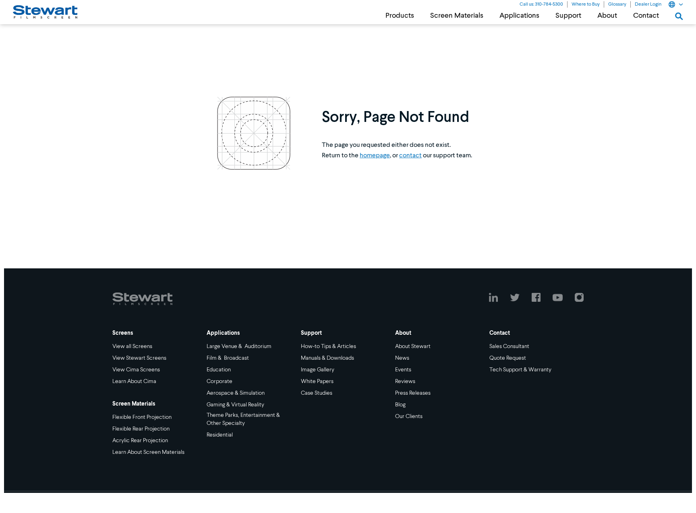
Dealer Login (648, 4)
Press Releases (413, 393)
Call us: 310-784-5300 (541, 4)
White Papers (317, 381)
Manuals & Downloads (327, 358)
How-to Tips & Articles (328, 346)
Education (219, 370)
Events (403, 370)
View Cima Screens (136, 370)
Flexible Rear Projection (141, 429)
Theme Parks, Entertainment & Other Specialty (244, 419)
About (607, 15)
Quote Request (507, 358)
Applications (519, 15)
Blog (400, 405)
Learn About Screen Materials (148, 452)
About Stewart (413, 346)
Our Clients (409, 416)
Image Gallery (317, 370)
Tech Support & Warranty (520, 370)
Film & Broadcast (228, 358)
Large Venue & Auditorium (239, 346)
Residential (220, 435)
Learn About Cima (134, 381)
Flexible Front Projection (142, 417)
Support (568, 15)
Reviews (405, 381)
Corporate (219, 381)
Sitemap (220, 500)
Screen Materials (456, 15)
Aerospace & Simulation (236, 393)
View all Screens (132, 346)
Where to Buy (586, 4)
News (402, 358)
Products (399, 15)
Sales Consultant (509, 346)
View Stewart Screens (139, 358)
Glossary (617, 4)
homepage (375, 155)
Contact (646, 15)
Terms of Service (183, 500)
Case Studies (316, 393)
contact (410, 155)
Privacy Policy (140, 500)
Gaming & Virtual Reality (235, 405)
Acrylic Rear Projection (140, 440)
